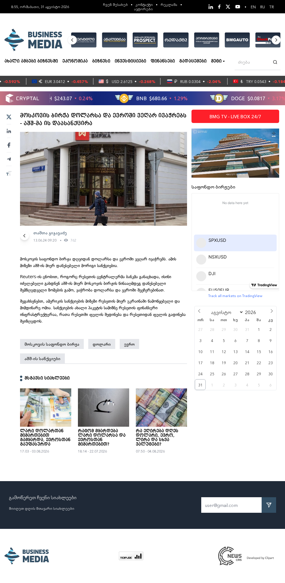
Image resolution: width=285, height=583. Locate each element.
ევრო (129, 344)
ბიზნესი (101, 61)
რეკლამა (169, 4)
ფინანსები (163, 61)
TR (271, 6)
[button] (72, 40)
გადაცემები (193, 61)
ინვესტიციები (130, 61)
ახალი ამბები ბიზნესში (31, 61)
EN (253, 6)
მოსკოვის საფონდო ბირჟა (51, 344)
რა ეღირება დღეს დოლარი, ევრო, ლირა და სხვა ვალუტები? (157, 438)
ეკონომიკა (75, 61)
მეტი (216, 61)
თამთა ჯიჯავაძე (50, 232)
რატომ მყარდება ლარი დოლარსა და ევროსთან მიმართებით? (102, 438)
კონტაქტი (144, 4)
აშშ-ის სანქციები (42, 358)
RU (262, 6)
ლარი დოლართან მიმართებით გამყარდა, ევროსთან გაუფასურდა (45, 438)
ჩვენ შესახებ (115, 4)
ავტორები (143, 8)
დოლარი (102, 344)
